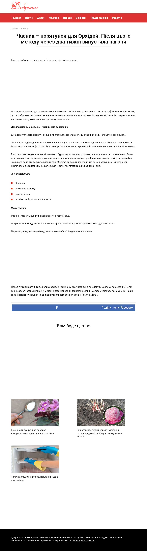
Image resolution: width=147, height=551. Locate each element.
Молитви (54, 17)
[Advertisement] (73, 86)
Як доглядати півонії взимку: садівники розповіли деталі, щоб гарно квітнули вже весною (99, 433)
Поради (67, 17)
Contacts (76, 541)
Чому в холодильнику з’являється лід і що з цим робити (34, 478)
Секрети (81, 17)
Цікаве (41, 17)
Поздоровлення (99, 17)
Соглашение (88, 541)
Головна (16, 17)
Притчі (29, 17)
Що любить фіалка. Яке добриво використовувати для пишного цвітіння (32, 432)
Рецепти (117, 17)
